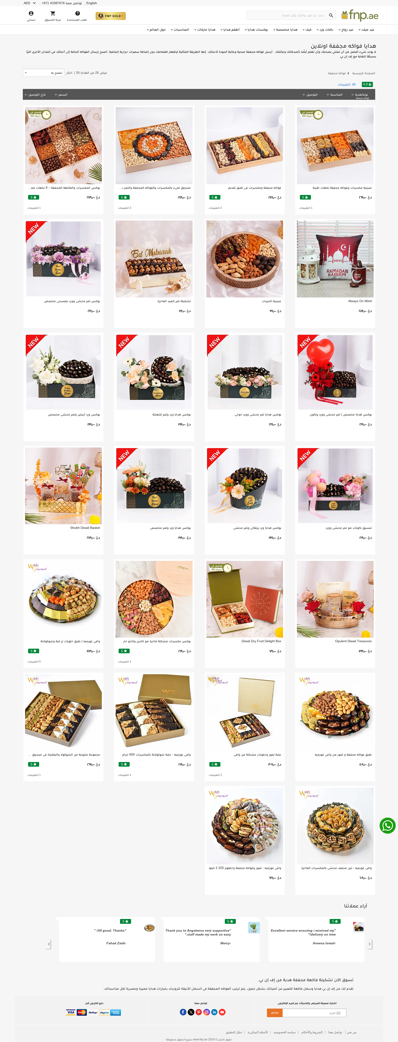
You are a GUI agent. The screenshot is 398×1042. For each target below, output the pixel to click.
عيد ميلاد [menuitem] (367, 29)
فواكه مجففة (362, 98)
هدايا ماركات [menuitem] (206, 29)
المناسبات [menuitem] (181, 29)
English (91, 3)
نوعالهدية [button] (362, 96)
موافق (275, 1012)
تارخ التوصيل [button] (37, 94)
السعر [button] (63, 94)
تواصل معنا (335, 1032)
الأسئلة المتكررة (258, 1032)
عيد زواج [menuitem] (347, 29)
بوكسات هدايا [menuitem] (258, 29)
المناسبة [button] (336, 94)
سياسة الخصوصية (285, 1032)
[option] (317, 939)
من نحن (352, 1032)
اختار (86, 72)
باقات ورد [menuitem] (326, 29)
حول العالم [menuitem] (158, 29)
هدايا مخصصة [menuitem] (286, 29)
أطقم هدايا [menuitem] (231, 29)
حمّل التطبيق (234, 1032)
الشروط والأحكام (312, 1032)
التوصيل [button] (312, 94)
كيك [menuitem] (308, 29)
